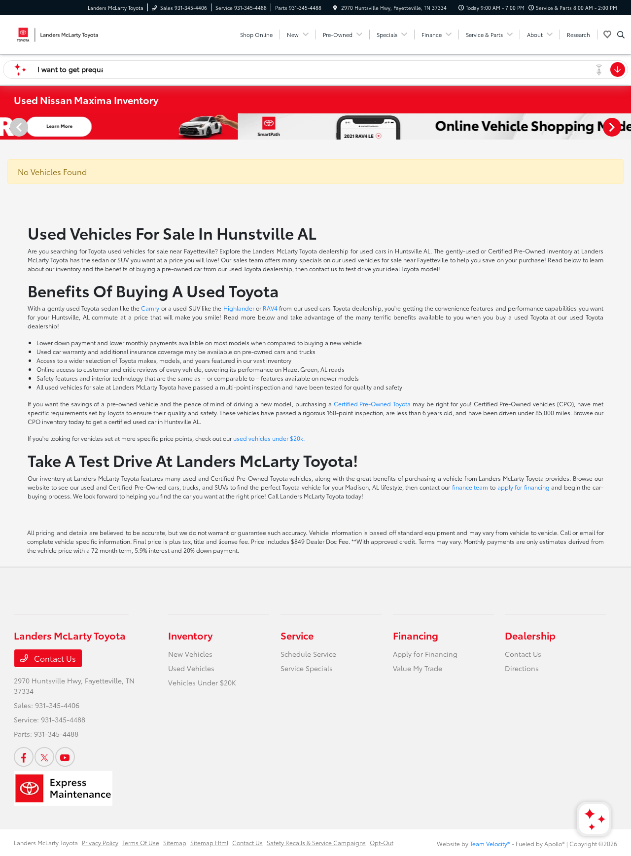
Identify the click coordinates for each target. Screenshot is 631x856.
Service (297, 635)
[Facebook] (24, 757)
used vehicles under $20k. (269, 438)
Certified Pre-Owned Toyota (372, 403)
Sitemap (174, 842)
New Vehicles (190, 654)
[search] (621, 34)
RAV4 (270, 308)
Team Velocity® (490, 843)
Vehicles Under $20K (202, 682)
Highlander (238, 308)
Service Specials (306, 668)
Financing (415, 635)
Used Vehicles (191, 668)
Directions (522, 668)
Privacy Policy (100, 842)
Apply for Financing (425, 654)
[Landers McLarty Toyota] (58, 32)
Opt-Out (381, 842)
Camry (150, 308)
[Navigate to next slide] (623, 126)
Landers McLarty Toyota (46, 842)
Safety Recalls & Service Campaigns (316, 842)
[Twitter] (44, 757)
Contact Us (54, 658)
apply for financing (523, 487)
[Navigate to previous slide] (7, 126)
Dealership (530, 635)
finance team (470, 487)
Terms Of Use (140, 842)
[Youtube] (65, 757)
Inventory (190, 635)
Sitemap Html (209, 842)
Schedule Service (308, 654)
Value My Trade (417, 668)
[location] (335, 7)
